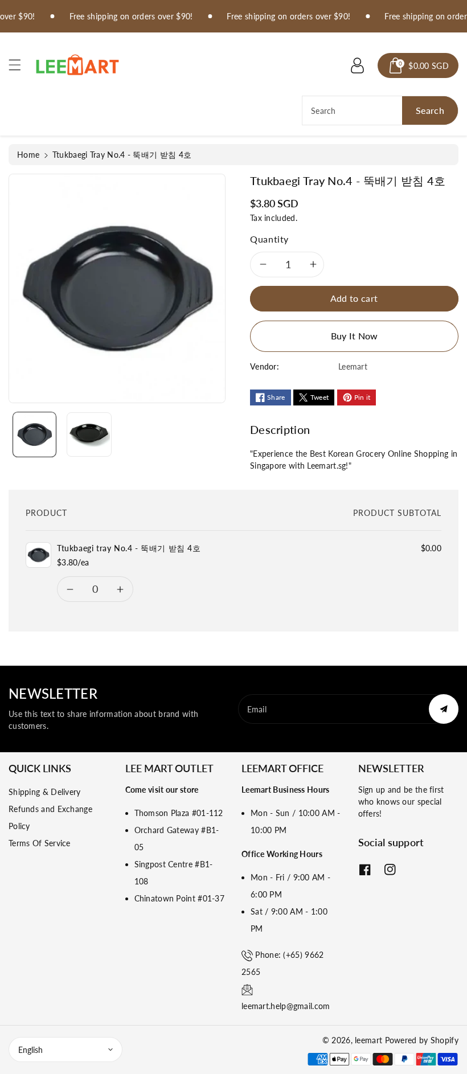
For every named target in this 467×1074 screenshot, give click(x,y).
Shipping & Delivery (45, 792)
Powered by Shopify (421, 1040)
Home (28, 154)
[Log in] (357, 65)
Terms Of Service (40, 843)
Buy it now (354, 335)
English (30, 1050)
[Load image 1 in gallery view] (34, 434)
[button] (20, 65)
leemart (368, 1040)
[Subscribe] (443, 709)
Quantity (269, 238)
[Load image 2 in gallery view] (89, 434)
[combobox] (380, 110)
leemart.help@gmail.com (285, 1006)
